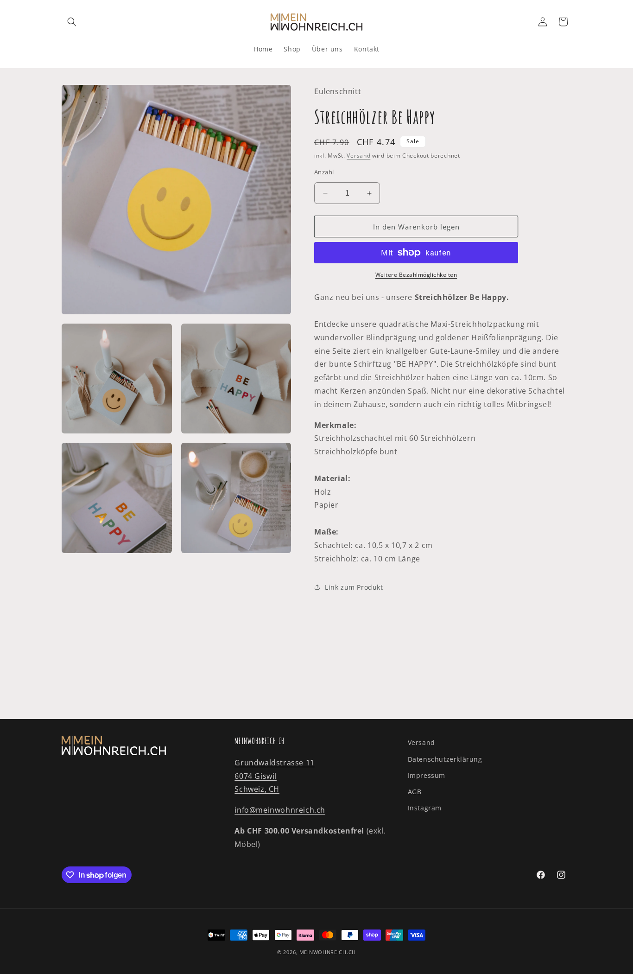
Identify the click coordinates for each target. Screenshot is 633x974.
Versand (358, 155)
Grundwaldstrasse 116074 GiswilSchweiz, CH (274, 776)
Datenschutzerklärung (445, 759)
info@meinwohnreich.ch (279, 810)
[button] (72, 22)
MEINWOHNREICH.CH (327, 952)
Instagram (425, 807)
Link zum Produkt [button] (354, 587)
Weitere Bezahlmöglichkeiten (416, 275)
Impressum (426, 775)
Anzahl (324, 172)
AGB (415, 791)
